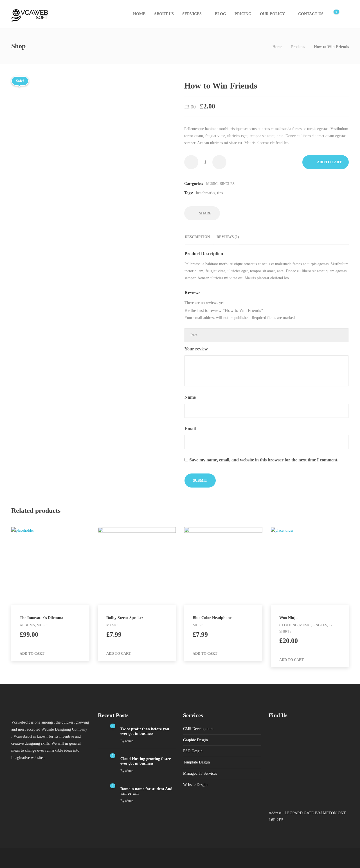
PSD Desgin (192, 751)
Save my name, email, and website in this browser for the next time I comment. (263, 459)
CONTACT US (310, 14)
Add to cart (329, 162)
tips (220, 193)
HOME (139, 14)
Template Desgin (196, 762)
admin (129, 741)
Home (277, 47)
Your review (196, 348)
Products (298, 47)
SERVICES (192, 14)
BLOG (220, 14)
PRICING (243, 14)
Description (197, 237)
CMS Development (198, 729)
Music (212, 184)
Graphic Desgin (195, 740)
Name (190, 397)
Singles (227, 184)
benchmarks (205, 193)
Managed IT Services (200, 773)
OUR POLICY (272, 14)
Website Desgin (195, 785)
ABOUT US (164, 14)
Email (190, 428)
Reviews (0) (228, 237)
